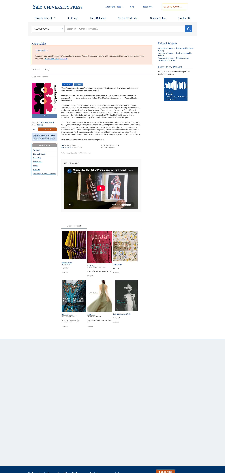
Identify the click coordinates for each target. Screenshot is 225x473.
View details (65, 272)
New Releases (98, 18)
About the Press (113, 6)
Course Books (171, 6)
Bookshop (37, 158)
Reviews (78, 84)
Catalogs (73, 18)
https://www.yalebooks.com (56, 58)
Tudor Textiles (117, 265)
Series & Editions (128, 18)
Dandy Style (91, 266)
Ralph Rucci (91, 315)
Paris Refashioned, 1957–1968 (122, 314)
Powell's (36, 170)
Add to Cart (47, 129)
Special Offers (158, 18)
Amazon (36, 150)
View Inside (44, 116)
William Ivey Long (67, 315)
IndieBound (37, 162)
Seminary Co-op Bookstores (44, 174)
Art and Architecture (166, 48)
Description (67, 84)
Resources (147, 6)
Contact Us (184, 18)
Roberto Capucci (67, 263)
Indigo (35, 166)
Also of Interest (74, 226)
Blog (131, 6)
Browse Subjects (43, 18)
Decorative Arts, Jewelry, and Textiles (173, 59)
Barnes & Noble (39, 154)
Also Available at (44, 145)
